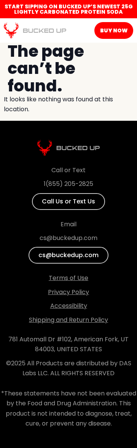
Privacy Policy (68, 292)
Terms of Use (68, 278)
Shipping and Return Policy (68, 319)
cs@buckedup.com (68, 238)
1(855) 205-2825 (68, 183)
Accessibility (68, 305)
